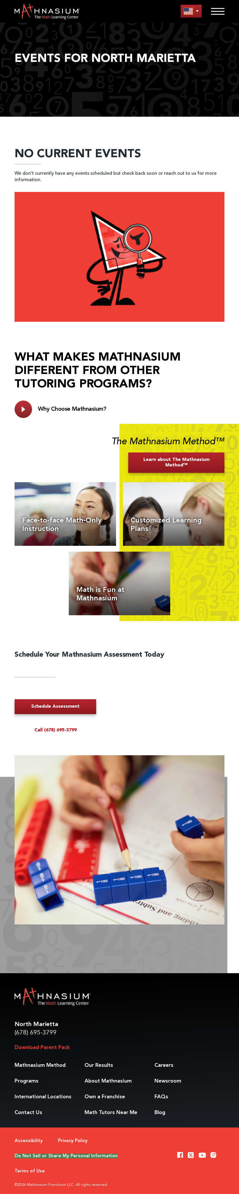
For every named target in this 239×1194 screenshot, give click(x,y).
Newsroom (167, 1081)
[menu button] (191, 11)
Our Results (99, 1065)
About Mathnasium (108, 1081)
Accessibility (29, 1141)
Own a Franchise (105, 1096)
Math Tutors (111, 1112)
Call (55, 730)
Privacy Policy (72, 1141)
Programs (26, 1081)
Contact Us (28, 1112)
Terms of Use (30, 1171)
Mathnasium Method (40, 1065)
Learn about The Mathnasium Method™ (176, 462)
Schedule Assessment (55, 706)
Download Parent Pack (42, 1047)
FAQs (161, 1096)
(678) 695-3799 (36, 1033)
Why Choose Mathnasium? (72, 409)
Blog (159, 1112)
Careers (163, 1065)
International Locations (43, 1096)
